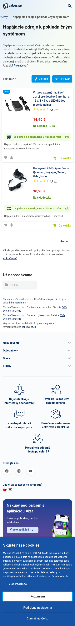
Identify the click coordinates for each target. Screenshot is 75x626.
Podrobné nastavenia (37, 607)
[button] (37, 343)
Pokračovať (21, 65)
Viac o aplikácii (19, 529)
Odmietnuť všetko (37, 618)
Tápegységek (29, 327)
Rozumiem (37, 596)
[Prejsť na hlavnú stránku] (12, 6)
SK (10, 489)
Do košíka (64, 158)
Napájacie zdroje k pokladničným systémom (41, 17)
